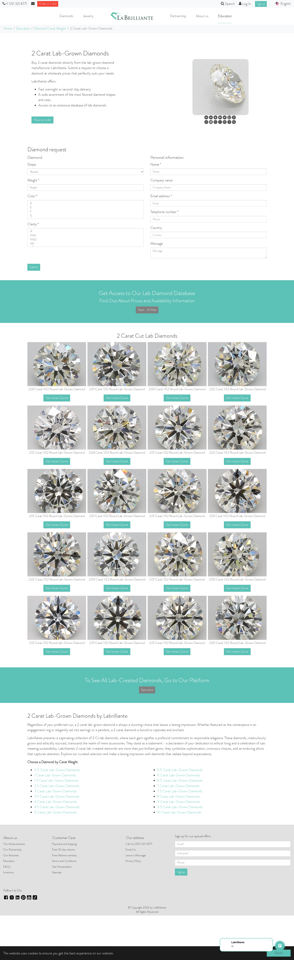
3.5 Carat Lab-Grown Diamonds (56, 796)
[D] (85, 203)
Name (155, 164)
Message (156, 243)
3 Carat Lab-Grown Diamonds (55, 791)
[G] (85, 216)
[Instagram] (11, 896)
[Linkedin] (17, 896)
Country (156, 227)
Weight (33, 180)
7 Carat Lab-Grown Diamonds (178, 785)
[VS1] (85, 244)
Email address (161, 196)
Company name (161, 180)
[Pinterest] (23, 896)
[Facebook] (6, 896)
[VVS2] (85, 240)
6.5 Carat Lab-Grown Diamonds (180, 780)
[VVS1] (85, 235)
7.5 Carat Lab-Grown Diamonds (179, 791)
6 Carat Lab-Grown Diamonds (178, 775)
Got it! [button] (279, 953)
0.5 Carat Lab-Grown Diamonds (57, 769)
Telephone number (164, 211)
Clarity (33, 224)
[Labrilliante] (131, 16)
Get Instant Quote (57, 398)
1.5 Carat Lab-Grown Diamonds (56, 780)
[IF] (85, 231)
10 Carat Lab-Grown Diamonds (179, 812)
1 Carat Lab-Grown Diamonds (55, 775)
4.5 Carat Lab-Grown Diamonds (57, 807)
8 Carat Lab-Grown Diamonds (178, 796)
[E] (85, 207)
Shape (31, 164)
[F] (85, 211)
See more (147, 690)
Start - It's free (147, 310)
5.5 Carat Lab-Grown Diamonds (180, 769)
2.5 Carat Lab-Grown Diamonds (56, 785)
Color (32, 196)
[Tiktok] (34, 896)
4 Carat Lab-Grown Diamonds (55, 801)
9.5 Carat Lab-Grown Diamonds (180, 807)
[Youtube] (29, 896)
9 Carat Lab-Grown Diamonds (178, 801)
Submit (34, 267)
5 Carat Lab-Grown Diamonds (55, 812)
